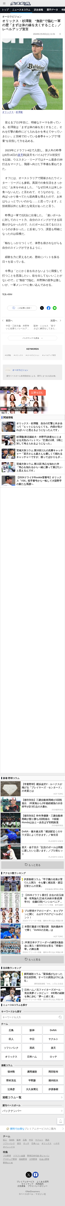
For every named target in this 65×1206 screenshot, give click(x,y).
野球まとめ (8, 1163)
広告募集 (21, 1186)
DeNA (53, 1030)
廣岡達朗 (32, 1071)
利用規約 (40, 1184)
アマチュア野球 (10, 1159)
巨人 (11, 1039)
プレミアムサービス (25, 1182)
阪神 (32, 1030)
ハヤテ (57, 1143)
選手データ (52, 9)
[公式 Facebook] (35, 1175)
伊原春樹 (53, 1089)
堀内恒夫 (53, 1080)
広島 (11, 1030)
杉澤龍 (19, 112)
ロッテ (53, 1056)
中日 (32, 1039)
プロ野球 (7, 1156)
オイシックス (9, 1147)
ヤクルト (53, 1039)
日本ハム (32, 1056)
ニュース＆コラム (21, 9)
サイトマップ (27, 1184)
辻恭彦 (11, 1089)
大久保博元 (32, 1089)
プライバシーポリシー (37, 1186)
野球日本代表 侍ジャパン (38, 1156)
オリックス (8, 112)
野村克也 (11, 1080)
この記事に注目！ (24, 308)
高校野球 (23, 1159)
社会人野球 (44, 1159)
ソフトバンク (11, 1047)
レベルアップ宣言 (50, 355)
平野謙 (32, 1080)
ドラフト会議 (19, 1156)
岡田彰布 (53, 1071)
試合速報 (38, 9)
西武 (32, 1047)
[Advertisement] (32, 630)
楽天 (20, 154)
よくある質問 (43, 1182)
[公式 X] (29, 1175)
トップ (5, 9)
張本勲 (11, 1071)
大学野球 (33, 1159)
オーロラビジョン (33, 355)
